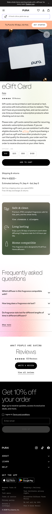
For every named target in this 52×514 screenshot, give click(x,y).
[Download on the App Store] (9, 480)
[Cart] (48, 10)
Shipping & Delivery (32, 487)
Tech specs (6, 493)
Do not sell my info (32, 502)
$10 (5, 153)
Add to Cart (26, 162)
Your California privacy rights (34, 492)
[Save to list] (46, 34)
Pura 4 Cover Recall (32, 506)
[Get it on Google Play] (26, 480)
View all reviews (26, 372)
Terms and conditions (21, 414)
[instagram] (36, 447)
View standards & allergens (25, 219)
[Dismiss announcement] (48, 3)
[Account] (43, 10)
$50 (23, 153)
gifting (25, 131)
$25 (14, 153)
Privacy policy (8, 500)
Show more (6, 325)
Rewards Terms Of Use (9, 488)
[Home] (26, 10)
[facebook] (48, 447)
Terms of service (9, 496)
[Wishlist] (38, 10)
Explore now (30, 4)
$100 (32, 153)
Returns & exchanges (6, 505)
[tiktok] (42, 447)
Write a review (26, 365)
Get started (39, 25)
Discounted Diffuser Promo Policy (35, 497)
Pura (4, 93)
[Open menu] (3, 10)
